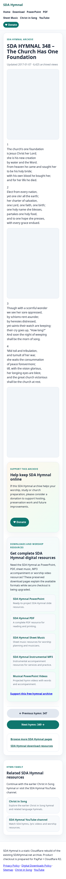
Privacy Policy (11, 865)
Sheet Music (10, 17)
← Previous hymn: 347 (33, 713)
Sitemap (8, 870)
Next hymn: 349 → (33, 724)
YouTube (44, 17)
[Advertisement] (33, 104)
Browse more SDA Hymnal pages (31, 739)
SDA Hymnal (13, 5)
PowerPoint (34, 12)
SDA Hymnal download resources (32, 746)
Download (18, 12)
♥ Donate (11, 24)
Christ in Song (28, 17)
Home (6, 12)
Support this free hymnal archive (31, 693)
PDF (45, 12)
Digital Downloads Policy (36, 865)
